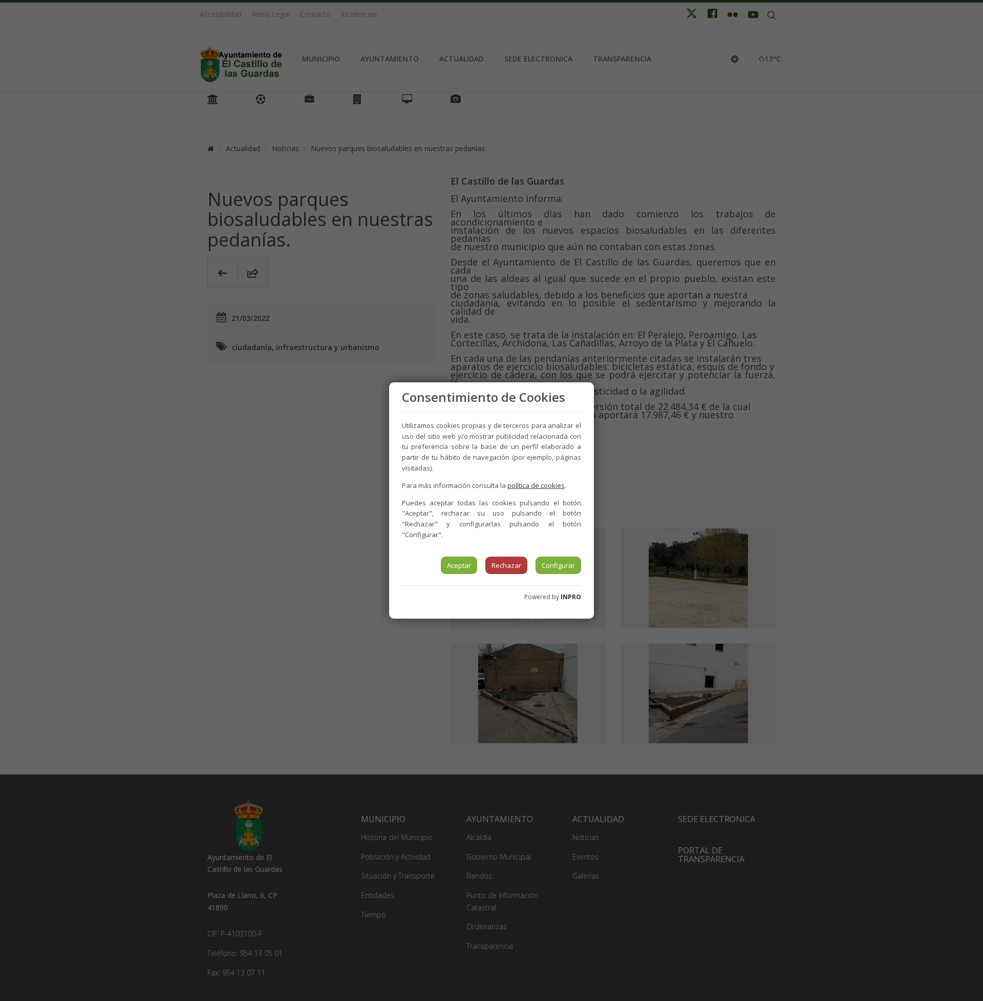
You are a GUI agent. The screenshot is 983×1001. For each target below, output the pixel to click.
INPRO (571, 597)
